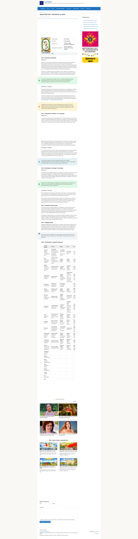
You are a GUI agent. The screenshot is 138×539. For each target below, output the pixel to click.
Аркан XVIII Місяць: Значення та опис (47, 467)
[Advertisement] (59, 27)
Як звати (96, 533)
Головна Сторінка (42, 12)
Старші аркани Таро (60, 399)
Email (53, 503)
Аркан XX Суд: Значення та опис (48, 451)
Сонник (52, 8)
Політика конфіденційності (44, 531)
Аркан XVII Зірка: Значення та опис (68, 466)
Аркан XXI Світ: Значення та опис (90, 20)
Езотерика (48, 2)
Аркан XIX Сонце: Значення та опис (68, 451)
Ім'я (41, 503)
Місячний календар (60, 8)
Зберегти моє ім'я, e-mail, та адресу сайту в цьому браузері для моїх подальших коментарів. (58, 519)
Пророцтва (68, 8)
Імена (48, 8)
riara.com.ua (96, 531)
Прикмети (43, 8)
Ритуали (82, 8)
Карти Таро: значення (46, 16)
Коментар (42, 507)
